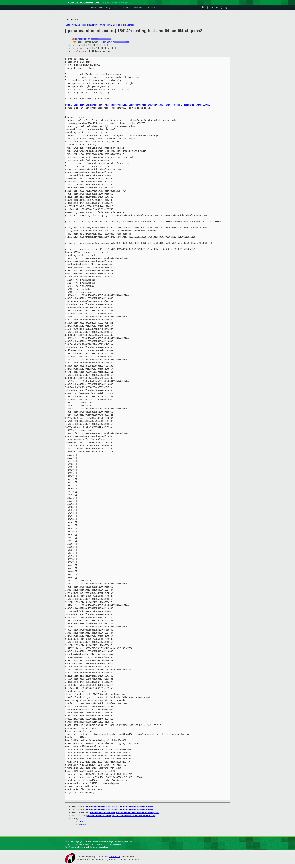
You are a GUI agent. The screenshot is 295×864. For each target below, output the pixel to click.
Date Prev (70, 25)
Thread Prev (91, 25)
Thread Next (104, 25)
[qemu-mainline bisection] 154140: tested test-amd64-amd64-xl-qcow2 (119, 809)
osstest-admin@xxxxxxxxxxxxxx (114, 42)
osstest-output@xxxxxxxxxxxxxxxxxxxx (93, 39)
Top (67, 19)
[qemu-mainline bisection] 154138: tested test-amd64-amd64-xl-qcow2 (119, 806)
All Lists (74, 19)
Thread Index (128, 25)
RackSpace (114, 856)
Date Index (116, 25)
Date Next (80, 25)
